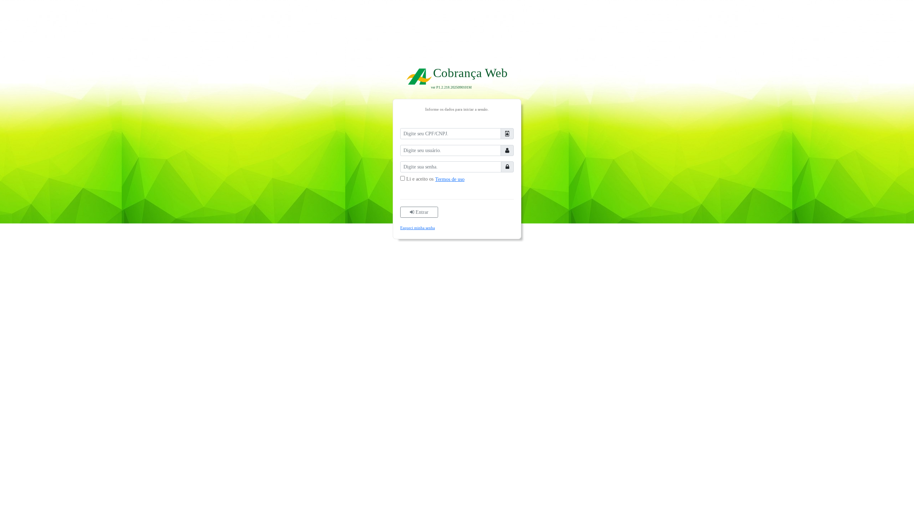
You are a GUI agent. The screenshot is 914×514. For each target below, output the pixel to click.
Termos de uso (449, 179)
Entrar (421, 212)
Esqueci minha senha (417, 228)
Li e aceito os (419, 179)
